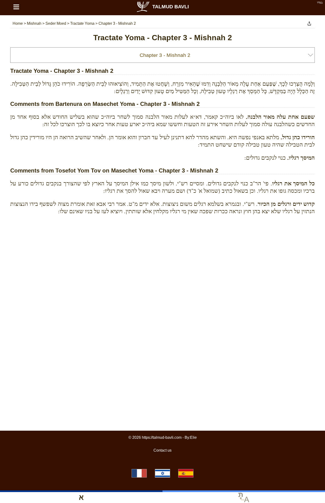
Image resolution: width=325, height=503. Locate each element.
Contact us (162, 450)
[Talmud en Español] (185, 473)
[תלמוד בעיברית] (162, 473)
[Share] (309, 23)
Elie (193, 437)
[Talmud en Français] (139, 473)
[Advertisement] (162, 240)
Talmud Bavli (170, 6)
